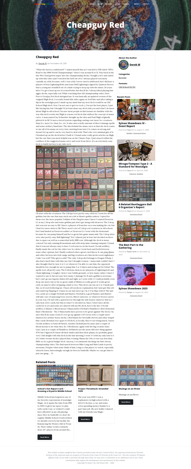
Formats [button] (126, 4)
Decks (117, 4)
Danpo (129, 292)
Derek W (43, 63)
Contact (145, 4)
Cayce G (130, 130)
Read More (44, 437)
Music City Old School (45, 4)
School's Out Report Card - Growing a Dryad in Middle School (55, 389)
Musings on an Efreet (129, 388)
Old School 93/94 (127, 87)
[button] (153, 4)
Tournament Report (139, 133)
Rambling (130, 133)
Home (92, 4)
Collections (132, 174)
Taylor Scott (132, 251)
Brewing (122, 77)
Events (136, 4)
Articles (108, 4)
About (99, 4)
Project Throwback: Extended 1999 (93, 389)
